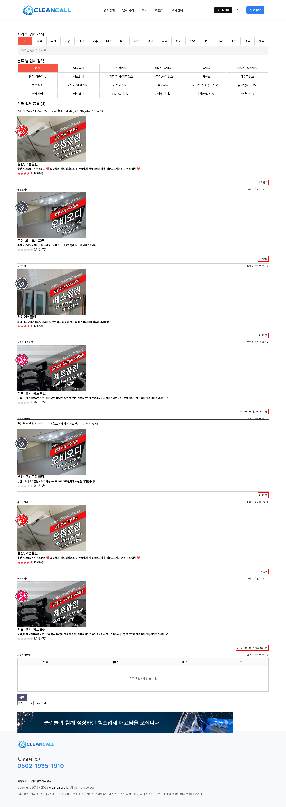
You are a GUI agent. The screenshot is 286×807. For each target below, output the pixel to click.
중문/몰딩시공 (121, 94)
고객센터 (177, 10)
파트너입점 (223, 10)
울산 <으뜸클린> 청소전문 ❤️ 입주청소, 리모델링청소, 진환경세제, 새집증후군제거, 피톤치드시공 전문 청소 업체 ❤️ (78, 168)
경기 (150, 41)
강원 (164, 41)
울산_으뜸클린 (27, 164)
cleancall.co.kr (59, 787)
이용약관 (22, 781)
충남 (192, 41)
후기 (144, 10)
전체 (37, 68)
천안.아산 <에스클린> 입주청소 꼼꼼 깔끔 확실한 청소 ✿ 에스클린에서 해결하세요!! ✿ (63, 322)
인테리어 (37, 94)
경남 (247, 41)
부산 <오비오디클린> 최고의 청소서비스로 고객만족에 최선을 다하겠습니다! (57, 245)
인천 (81, 41)
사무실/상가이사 (247, 68)
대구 (67, 41)
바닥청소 (205, 76)
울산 (122, 41)
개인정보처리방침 (41, 781)
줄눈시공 (163, 85)
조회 (240, 662)
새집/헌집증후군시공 (205, 85)
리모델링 (78, 94)
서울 (39, 41)
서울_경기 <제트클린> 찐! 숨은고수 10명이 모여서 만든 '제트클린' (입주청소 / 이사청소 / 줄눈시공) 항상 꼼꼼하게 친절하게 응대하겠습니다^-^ (92, 398)
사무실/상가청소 (163, 76)
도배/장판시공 (163, 94)
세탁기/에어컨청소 (78, 85)
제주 (261, 41)
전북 (206, 41)
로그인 (239, 10)
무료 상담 (255, 10)
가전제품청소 (121, 85)
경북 (234, 41)
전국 (25, 41)
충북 (178, 41)
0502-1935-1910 (40, 765)
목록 (21, 697)
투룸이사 (205, 68)
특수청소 (37, 85)
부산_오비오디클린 (30, 240)
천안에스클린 (26, 317)
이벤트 (159, 10)
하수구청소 (247, 76)
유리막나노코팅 (247, 85)
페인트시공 (247, 94)
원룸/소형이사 (163, 68)
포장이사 (121, 68)
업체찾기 (128, 10)
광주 (95, 41)
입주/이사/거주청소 (121, 76)
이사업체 (78, 68)
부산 (53, 41)
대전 (109, 41)
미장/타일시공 (205, 94)
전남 (220, 41)
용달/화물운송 (37, 76)
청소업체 (109, 10)
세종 (136, 41)
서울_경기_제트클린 (31, 393)
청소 (60, 111)
